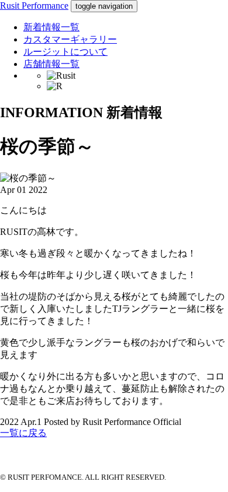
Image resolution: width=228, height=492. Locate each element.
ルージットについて (65, 52)
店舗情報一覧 (51, 64)
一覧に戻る (23, 433)
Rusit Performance (34, 5)
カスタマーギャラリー (70, 39)
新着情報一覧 (51, 27)
